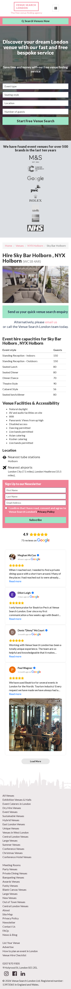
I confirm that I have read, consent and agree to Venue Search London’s (37, 509)
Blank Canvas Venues (14, 889)
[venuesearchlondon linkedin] (23, 974)
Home (8, 245)
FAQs (5, 930)
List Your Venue (11, 942)
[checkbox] (6, 508)
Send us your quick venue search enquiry (38, 312)
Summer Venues (11, 844)
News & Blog (9, 934)
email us (51, 322)
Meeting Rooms (11, 865)
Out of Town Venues (13, 901)
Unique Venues (10, 828)
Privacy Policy (46, 511)
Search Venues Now (37, 21)
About (6, 910)
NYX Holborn (35, 245)
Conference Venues (13, 848)
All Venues (8, 795)
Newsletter (8, 922)
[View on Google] (12, 557)
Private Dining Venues (14, 873)
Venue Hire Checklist (14, 955)
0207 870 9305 (11, 963)
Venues (20, 245)
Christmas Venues (12, 852)
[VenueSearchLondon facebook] (14, 974)
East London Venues (13, 824)
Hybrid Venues (10, 820)
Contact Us (8, 926)
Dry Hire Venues (11, 807)
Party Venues (9, 869)
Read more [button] (15, 581)
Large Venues (10, 840)
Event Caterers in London (16, 803)
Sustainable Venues (13, 815)
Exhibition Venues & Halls (16, 799)
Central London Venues (15, 836)
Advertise (8, 946)
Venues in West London (15, 832)
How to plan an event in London (20, 951)
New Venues (9, 897)
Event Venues (10, 811)
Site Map (7, 914)
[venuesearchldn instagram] (6, 974)
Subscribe (35, 519)
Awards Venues (11, 881)
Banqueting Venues (13, 877)
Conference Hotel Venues (16, 857)
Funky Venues (10, 885)
